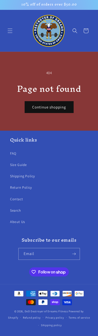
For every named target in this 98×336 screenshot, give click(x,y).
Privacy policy (54, 317)
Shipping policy (51, 325)
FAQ (13, 153)
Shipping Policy (22, 176)
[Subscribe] (74, 254)
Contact (16, 199)
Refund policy (32, 317)
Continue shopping (49, 107)
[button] (10, 30)
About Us (17, 221)
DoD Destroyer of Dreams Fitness (46, 311)
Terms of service (79, 317)
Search (15, 210)
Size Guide (18, 164)
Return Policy (21, 187)
